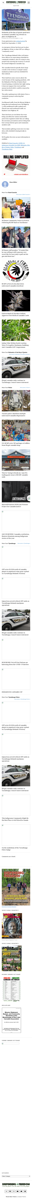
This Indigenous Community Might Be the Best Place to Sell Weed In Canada (15, 819)
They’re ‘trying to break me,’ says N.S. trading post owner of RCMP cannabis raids (15, 475)
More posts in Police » (25, 387)
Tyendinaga (17, 147)
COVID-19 (21, 143)
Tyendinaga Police (7, 149)
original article (20, 41)
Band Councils (13, 143)
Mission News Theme (11, 1196)
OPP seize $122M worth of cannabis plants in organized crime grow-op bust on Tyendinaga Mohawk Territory (15, 571)
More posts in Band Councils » (23, 194)
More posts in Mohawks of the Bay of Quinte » (19, 354)
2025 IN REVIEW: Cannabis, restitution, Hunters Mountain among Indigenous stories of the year (15, 536)
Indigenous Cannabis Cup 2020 (11, 145)
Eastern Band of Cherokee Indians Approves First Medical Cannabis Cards (15, 314)
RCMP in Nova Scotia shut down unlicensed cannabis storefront (13, 285)
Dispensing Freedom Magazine (9, 906)
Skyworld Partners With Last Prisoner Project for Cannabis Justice (15, 505)
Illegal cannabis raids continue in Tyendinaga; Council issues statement (15, 381)
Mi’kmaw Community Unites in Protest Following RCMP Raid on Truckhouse (15, 221)
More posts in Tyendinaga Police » (22, 699)
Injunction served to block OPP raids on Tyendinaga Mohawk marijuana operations (15, 603)
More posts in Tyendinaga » (24, 543)
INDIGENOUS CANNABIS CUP (12, 692)
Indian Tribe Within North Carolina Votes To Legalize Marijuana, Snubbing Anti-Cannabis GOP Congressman (15, 345)
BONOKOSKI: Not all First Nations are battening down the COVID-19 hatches (15, 663)
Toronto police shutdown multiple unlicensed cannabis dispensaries (14, 415)
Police (12, 147)
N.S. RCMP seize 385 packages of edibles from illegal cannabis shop (16, 444)
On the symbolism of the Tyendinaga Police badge (14, 849)
